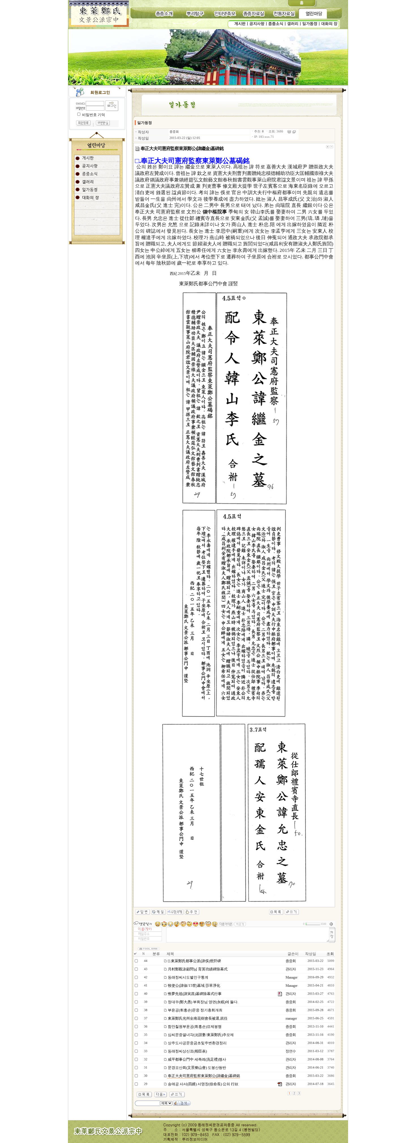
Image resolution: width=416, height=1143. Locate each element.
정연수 (291, 1051)
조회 (330, 954)
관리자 (291, 969)
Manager (291, 977)
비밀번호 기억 (93, 115)
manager (291, 1018)
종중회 (174, 131)
